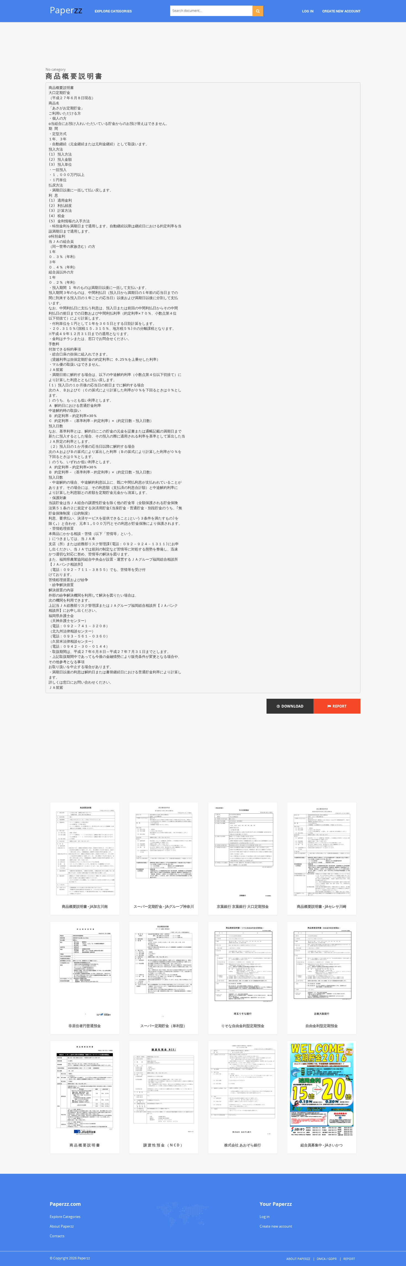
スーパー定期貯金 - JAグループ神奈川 (164, 906)
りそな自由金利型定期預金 (242, 1025)
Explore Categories (65, 1216)
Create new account (276, 1226)
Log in (265, 1216)
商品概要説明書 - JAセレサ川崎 (321, 906)
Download (292, 706)
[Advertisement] (203, 45)
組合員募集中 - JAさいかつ (321, 1145)
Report (339, 706)
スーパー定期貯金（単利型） (163, 1025)
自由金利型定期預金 (321, 1025)
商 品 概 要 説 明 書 (85, 1145)
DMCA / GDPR (327, 1259)
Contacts (57, 1235)
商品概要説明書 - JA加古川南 (85, 906)
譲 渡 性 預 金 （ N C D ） (163, 1145)
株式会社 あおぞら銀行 (242, 1145)
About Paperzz (62, 1226)
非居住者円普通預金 (84, 1025)
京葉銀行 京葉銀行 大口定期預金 (243, 906)
